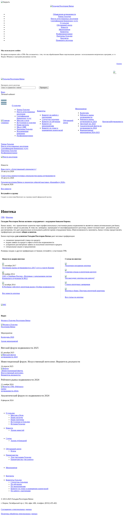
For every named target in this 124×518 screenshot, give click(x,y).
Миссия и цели (23, 120)
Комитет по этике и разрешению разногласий (52, 129)
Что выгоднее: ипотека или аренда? (79, 278)
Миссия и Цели (17, 415)
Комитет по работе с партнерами (50, 116)
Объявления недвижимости (64, 14)
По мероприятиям (18, 486)
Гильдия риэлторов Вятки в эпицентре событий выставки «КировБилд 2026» (33, 182)
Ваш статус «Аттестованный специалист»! (18, 169)
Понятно (119, 64)
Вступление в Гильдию (20, 422)
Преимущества (12, 455)
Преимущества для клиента (22, 459)
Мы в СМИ (21, 127)
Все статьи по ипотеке (74, 297)
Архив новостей (17, 430)
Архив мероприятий (9, 341)
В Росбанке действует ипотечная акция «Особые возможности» (28, 287)
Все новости (6, 189)
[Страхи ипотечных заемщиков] (66, 283)
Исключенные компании (22, 132)
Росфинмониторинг (64, 34)
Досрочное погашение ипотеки (78, 266)
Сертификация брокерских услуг (64, 21)
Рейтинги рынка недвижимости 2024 (88, 120)
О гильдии (64, 23)
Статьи (9, 438)
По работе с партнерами (21, 491)
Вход (3, 92)
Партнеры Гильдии (64, 36)
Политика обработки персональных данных (19, 514)
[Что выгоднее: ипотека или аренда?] (66, 276)
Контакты (64, 38)
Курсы (13, 451)
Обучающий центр (64, 25)
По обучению (16, 484)
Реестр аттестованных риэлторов (64, 19)
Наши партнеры (17, 420)
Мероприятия (64, 29)
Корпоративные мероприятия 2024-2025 (90, 131)
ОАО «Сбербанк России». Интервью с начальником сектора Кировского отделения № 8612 (27, 277)
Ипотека (9, 217)
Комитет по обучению (51, 122)
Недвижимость (117, 122)
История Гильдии (18, 424)
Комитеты (64, 32)
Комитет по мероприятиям (48, 125)
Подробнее (41, 57)
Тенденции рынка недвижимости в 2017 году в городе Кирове (28, 268)
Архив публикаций (19, 441)
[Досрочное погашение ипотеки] (66, 264)
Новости (64, 27)
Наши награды (23, 125)
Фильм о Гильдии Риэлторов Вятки (15, 320)
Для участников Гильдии (21, 457)
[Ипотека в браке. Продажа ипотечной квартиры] (66, 289)
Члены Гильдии (64, 16)
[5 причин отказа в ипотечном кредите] (66, 270)
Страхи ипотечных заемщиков (77, 284)
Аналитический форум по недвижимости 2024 (91, 127)
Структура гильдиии (50, 119)
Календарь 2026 (7, 337)
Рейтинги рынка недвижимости (87, 116)
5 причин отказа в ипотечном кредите (80, 272)
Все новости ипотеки (11, 293)
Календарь (84, 113)
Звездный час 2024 (88, 124)
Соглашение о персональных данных (16, 509)
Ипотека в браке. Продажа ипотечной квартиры (85, 291)
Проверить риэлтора (64, 40)
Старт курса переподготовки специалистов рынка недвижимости (28, 176)
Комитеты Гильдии (14, 480)
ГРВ (2, 217)
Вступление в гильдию (26, 123)
